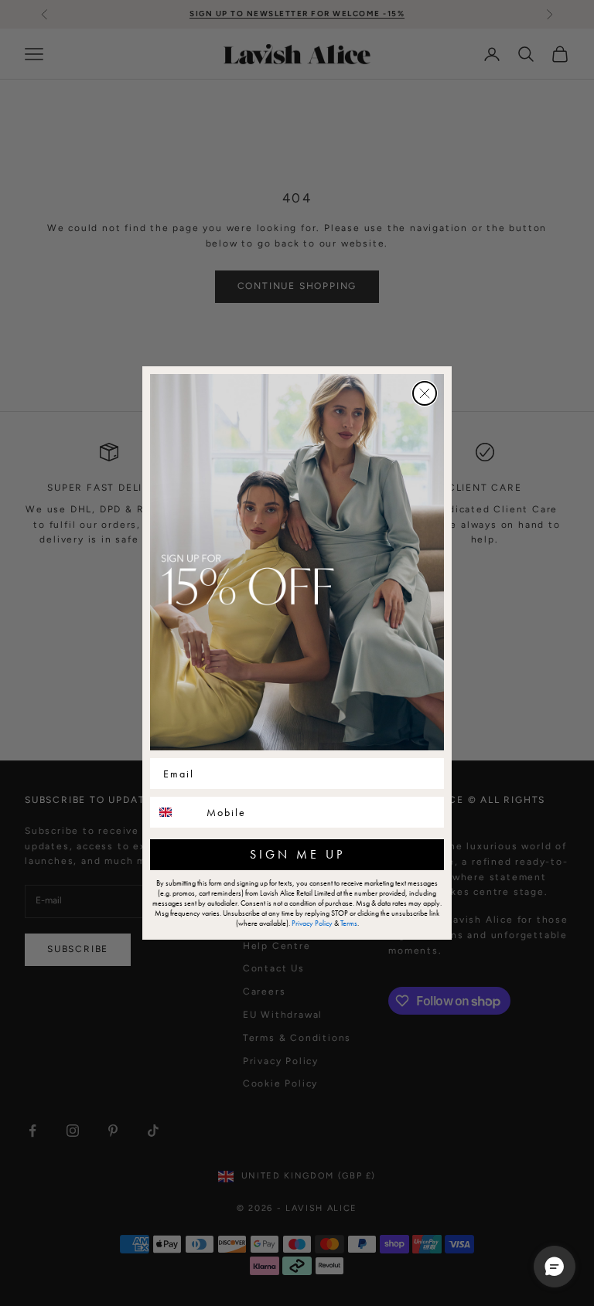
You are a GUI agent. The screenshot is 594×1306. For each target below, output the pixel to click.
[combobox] (175, 812)
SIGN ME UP (297, 854)
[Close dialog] (424, 393)
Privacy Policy (312, 923)
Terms (348, 923)
